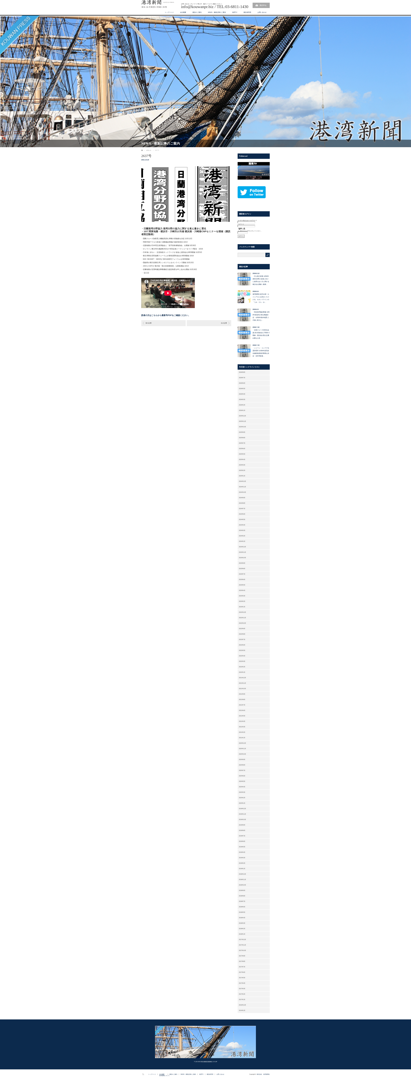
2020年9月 (242, 759)
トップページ (169, 12)
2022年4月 (242, 656)
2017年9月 (242, 956)
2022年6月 (242, 645)
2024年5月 (242, 519)
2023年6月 (242, 579)
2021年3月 (242, 727)
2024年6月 (242, 514)
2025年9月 (242, 432)
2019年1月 (242, 868)
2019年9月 (242, 825)
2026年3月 (242, 399)
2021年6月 (242, 710)
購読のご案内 (197, 12)
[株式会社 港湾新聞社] (157, 4)
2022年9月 (242, 628)
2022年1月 (242, 672)
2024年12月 (242, 481)
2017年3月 (242, 988)
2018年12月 (242, 874)
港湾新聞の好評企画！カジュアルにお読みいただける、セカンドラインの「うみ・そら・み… (261, 298)
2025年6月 (242, 448)
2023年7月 (242, 574)
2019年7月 (242, 836)
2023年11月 (242, 552)
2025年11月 (242, 421)
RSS (142, 1073)
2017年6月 (242, 972)
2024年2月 (242, 536)
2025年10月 (242, 427)
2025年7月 (242, 443)
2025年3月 (242, 465)
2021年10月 (242, 688)
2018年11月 (242, 879)
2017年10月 (242, 950)
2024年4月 (242, 525)
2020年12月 (242, 743)
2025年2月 (242, 470)
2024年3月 (242, 530)
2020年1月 (242, 803)
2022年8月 (242, 634)
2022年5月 (242, 650)
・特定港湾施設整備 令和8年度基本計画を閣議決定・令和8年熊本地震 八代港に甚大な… (261, 316)
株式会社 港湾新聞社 (263, 1074)
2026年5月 (242, 388)
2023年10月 (242, 557)
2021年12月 (242, 677)
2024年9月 (242, 497)
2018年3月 (242, 923)
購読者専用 (247, 12)
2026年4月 (242, 394)
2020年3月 (242, 792)
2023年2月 (242, 601)
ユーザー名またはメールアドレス (247, 220)
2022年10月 (242, 623)
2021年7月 (242, 705)
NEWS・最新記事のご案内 (217, 12)
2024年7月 (242, 508)
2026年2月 (242, 405)
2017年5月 (242, 977)
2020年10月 (242, 754)
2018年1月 (242, 934)
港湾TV (234, 12)
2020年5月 (242, 781)
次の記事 (224, 323)
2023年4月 (242, 590)
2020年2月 (242, 797)
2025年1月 (242, 476)
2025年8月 (242, 437)
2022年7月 (242, 639)
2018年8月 (242, 896)
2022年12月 (242, 612)
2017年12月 (242, 939)
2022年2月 (242, 667)
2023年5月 (242, 585)
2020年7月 (242, 770)
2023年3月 (242, 596)
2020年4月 (242, 787)
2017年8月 (242, 961)
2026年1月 (242, 410)
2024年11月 (242, 487)
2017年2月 (242, 994)
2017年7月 (242, 967)
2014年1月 (242, 1010)
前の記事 (149, 323)
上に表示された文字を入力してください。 (250, 231)
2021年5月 (242, 716)
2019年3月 (242, 857)
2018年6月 (242, 907)
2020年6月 (242, 776)
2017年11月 (242, 945)
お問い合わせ (262, 12)
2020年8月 (242, 765)
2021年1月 (242, 737)
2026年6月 (242, 383)
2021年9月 (242, 694)
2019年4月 (242, 852)
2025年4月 (242, 459)
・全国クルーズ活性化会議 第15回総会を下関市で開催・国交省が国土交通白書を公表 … (261, 334)
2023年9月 (242, 563)
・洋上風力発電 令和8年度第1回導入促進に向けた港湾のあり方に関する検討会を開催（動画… (261, 280)
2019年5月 (242, 847)
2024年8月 (242, 503)
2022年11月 (242, 617)
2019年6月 (242, 841)
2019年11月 (242, 814)
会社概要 (183, 12)
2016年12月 (242, 1005)
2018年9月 (242, 890)
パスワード (241, 224)
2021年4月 (242, 721)
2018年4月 (242, 917)
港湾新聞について (164, 1075)
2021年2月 (242, 732)
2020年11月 (242, 748)
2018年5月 (242, 912)
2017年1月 (242, 999)
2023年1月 (242, 607)
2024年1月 (242, 541)
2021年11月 (242, 683)
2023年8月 (242, 568)
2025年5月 (242, 454)
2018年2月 (242, 928)
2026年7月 (242, 377)
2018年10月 (242, 885)
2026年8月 (242, 372)
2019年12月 (242, 808)
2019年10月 (242, 819)
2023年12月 (242, 547)
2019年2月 (242, 863)
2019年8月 (242, 830)
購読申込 (263, 5)
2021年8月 (242, 699)
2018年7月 (242, 901)
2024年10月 (242, 492)
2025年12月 (242, 416)
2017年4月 (242, 983)
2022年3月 (242, 661)
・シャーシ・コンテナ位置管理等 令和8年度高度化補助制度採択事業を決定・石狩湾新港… (261, 352)
